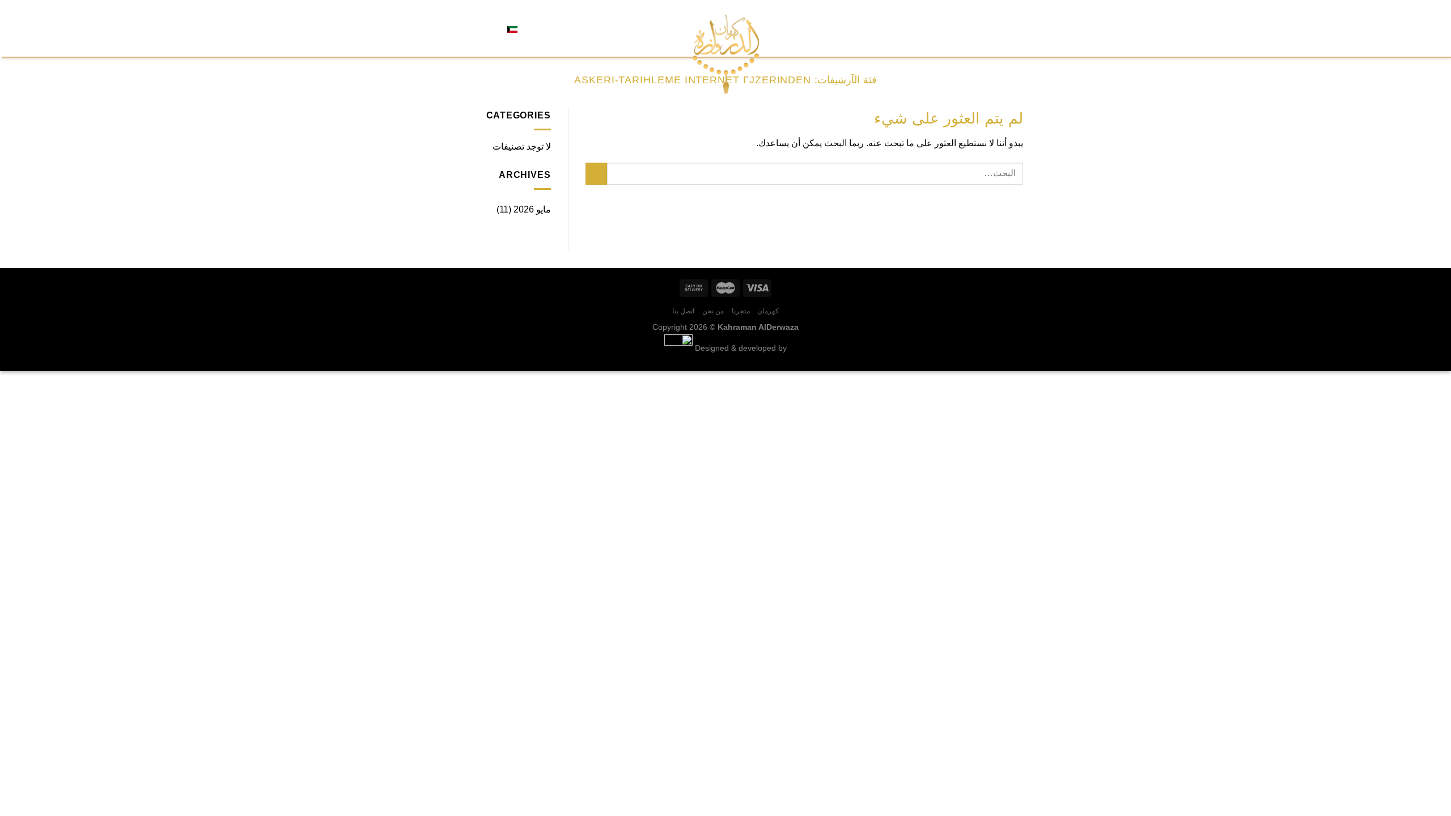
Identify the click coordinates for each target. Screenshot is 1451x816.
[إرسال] (597, 174)
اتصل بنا (919, 28)
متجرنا (982, 28)
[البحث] (553, 28)
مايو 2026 (532, 209)
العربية (530, 28)
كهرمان (1011, 28)
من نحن (953, 28)
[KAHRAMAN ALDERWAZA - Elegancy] (726, 54)
